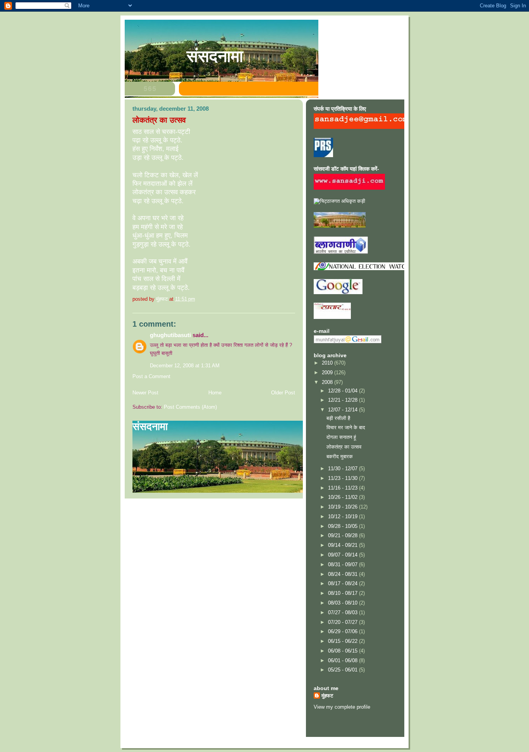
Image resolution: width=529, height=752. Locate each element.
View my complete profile (342, 707)
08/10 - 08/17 (343, 593)
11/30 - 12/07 (343, 468)
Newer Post (145, 393)
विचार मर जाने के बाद (345, 427)
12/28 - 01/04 (343, 391)
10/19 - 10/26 (343, 507)
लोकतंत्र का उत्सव (343, 447)
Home (215, 393)
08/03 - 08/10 (343, 603)
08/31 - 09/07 (343, 564)
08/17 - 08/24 (343, 583)
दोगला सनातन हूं (341, 437)
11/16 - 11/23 (343, 488)
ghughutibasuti (170, 335)
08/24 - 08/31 (343, 574)
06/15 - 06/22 (343, 641)
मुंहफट (327, 696)
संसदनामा (215, 56)
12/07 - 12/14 (343, 410)
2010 (328, 363)
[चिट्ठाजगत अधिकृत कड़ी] (339, 201)
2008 (328, 382)
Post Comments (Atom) (190, 407)
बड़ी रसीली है (338, 418)
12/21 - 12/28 (343, 400)
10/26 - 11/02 (343, 497)
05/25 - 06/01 (343, 670)
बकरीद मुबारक (339, 456)
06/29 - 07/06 (343, 631)
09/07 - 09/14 (343, 555)
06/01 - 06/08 (343, 660)
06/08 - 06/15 (343, 651)
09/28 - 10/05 (343, 526)
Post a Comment (151, 376)
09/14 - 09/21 (343, 545)
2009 (328, 372)
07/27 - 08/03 (343, 612)
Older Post (283, 393)
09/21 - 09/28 (343, 535)
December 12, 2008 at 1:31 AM (185, 365)
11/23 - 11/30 (343, 478)
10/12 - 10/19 (343, 516)
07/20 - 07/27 (343, 622)
